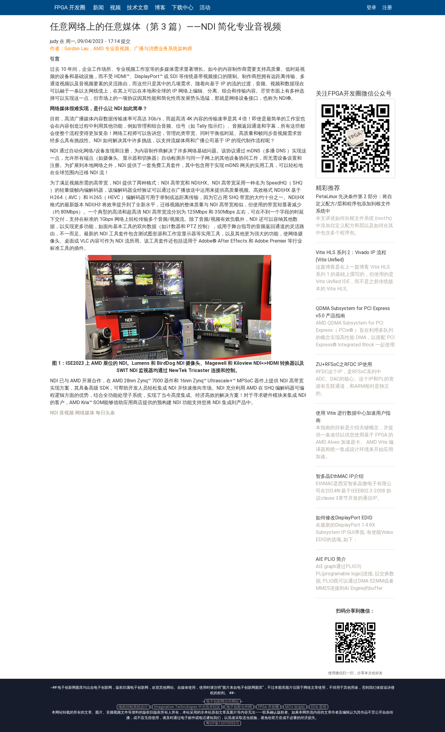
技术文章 (138, 7)
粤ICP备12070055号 (222, 723)
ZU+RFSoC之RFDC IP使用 (344, 364)
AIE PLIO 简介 (331, 559)
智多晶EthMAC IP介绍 (340, 476)
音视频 (66, 413)
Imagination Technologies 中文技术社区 (187, 707)
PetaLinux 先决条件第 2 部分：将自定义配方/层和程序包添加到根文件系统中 (354, 204)
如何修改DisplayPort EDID (344, 518)
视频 (115, 7)
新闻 (98, 7)
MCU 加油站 (295, 707)
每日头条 (105, 413)
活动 (204, 7)
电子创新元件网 (239, 707)
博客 (160, 7)
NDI (54, 413)
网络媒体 (84, 413)
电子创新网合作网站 (222, 701)
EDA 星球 (318, 707)
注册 (387, 7)
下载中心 (182, 7)
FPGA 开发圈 (69, 7)
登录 (371, 7)
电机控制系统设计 (133, 707)
